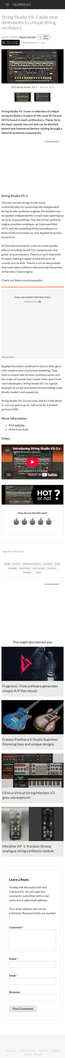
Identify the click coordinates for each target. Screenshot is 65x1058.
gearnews (22, 4)
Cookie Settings (33, 1054)
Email (13, 975)
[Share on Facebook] (42, 551)
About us (11, 1050)
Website (14, 992)
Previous (5, 97)
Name (13, 958)
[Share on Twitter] (56, 551)
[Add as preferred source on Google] (10, 42)
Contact (55, 1050)
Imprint (43, 1050)
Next (60, 97)
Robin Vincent (28, 36)
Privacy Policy (28, 1050)
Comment (16, 927)
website (19, 425)
